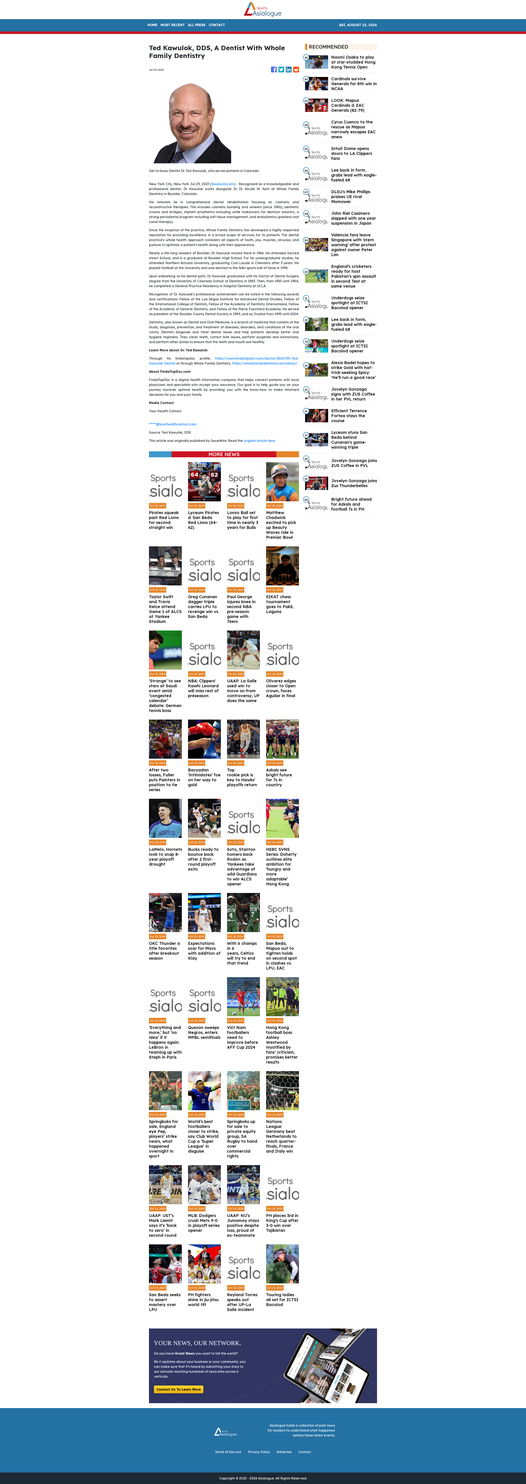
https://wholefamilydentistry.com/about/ (265, 363)
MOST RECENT (173, 25)
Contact (304, 1452)
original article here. (260, 441)
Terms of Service (228, 1452)
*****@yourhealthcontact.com (172, 424)
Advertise (284, 1452)
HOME (152, 25)
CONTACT (217, 25)
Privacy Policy (259, 1452)
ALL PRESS (196, 25)
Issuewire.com (222, 184)
